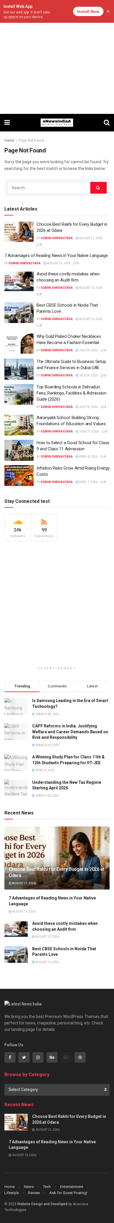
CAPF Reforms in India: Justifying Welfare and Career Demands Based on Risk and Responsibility (70, 732)
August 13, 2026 (58, 263)
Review (34, 1193)
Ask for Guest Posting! (68, 1193)
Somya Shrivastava (57, 238)
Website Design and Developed (42, 1204)
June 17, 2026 (88, 431)
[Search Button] (98, 188)
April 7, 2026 (88, 482)
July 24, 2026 (88, 350)
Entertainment (71, 1186)
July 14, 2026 (88, 407)
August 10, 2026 (90, 319)
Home (9, 140)
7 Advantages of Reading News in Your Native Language (56, 255)
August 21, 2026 (90, 238)
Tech (47, 1186)
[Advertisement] (57, 57)
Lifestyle (11, 1193)
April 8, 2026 (88, 456)
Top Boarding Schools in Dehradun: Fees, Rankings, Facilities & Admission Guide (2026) (71, 393)
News (29, 1186)
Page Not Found (31, 140)
